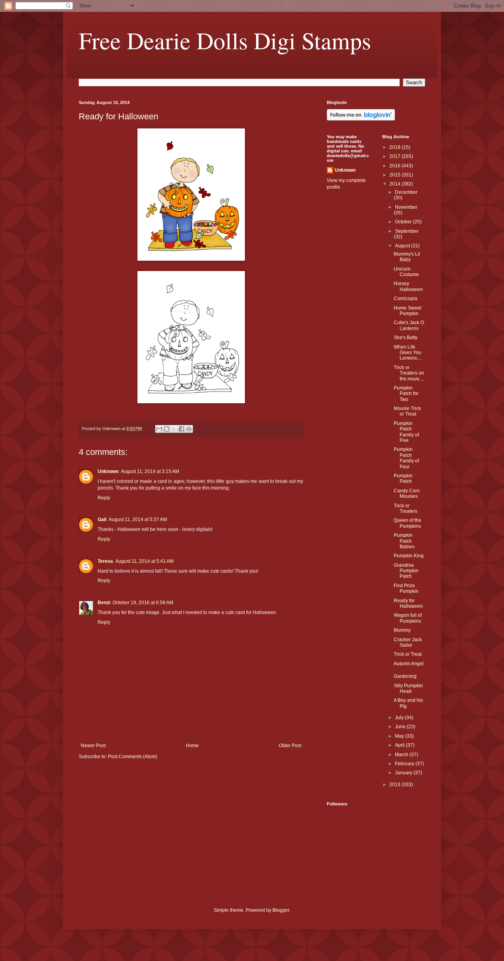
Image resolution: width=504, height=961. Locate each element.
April (400, 745)
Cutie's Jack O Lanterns (409, 325)
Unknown (108, 471)
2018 (395, 147)
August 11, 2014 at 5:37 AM (138, 519)
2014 (395, 184)
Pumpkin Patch (403, 478)
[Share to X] (174, 429)
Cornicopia (405, 298)
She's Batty (405, 337)
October (404, 221)
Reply (104, 498)
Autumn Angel (409, 663)
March (402, 754)
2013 (395, 784)
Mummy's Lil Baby (407, 256)
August (403, 246)
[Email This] (159, 429)
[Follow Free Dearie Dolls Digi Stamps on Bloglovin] (361, 119)
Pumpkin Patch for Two (406, 393)
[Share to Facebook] (181, 429)
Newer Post (93, 745)
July (400, 717)
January (404, 772)
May (400, 736)
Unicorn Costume (406, 271)
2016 (395, 166)
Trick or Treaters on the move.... (409, 373)
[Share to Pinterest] (189, 429)
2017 (395, 156)
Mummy (402, 630)
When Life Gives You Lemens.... (408, 352)
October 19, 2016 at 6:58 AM (143, 602)
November (406, 207)
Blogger (280, 910)
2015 (395, 175)
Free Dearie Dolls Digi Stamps (225, 40)
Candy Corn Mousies (407, 493)
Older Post (290, 745)
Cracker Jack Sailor (408, 642)
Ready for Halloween (408, 603)
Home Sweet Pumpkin (407, 310)
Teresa (105, 561)
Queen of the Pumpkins (407, 523)
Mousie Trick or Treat (407, 411)
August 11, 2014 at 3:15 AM (150, 471)
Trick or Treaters (405, 508)
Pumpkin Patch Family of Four (406, 458)
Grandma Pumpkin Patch (406, 570)
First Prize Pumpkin (406, 588)
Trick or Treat (408, 654)
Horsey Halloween (408, 286)
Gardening (405, 676)
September (407, 231)
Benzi (104, 602)
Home (192, 745)
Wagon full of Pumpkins (408, 617)
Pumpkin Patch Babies (404, 540)
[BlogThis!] (166, 429)
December (406, 192)
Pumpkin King (409, 555)
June (401, 726)
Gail (102, 519)
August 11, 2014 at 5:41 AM (144, 561)
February (405, 763)
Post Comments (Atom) (132, 756)
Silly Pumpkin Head (408, 688)
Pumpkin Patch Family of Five (406, 432)
